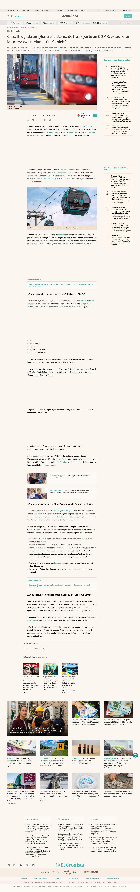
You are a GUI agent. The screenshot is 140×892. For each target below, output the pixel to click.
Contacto (24, 878)
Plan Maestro (62, 517)
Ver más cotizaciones (126, 23)
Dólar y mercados (58, 10)
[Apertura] (45, 872)
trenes (84, 539)
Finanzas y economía (41, 10)
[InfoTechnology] (91, 872)
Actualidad (26, 10)
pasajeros (72, 132)
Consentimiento (95, 882)
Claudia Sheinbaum (58, 173)
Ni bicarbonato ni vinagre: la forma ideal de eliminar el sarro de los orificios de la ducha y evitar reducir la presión (121, 240)
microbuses (61, 548)
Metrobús (39, 530)
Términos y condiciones (72, 882)
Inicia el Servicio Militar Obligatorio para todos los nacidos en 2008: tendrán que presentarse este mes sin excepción (121, 129)
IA (87, 554)
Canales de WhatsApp (40, 878)
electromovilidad (48, 179)
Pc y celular (72, 10)
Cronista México (12, 27)
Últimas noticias (13, 10)
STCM (30, 530)
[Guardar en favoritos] (95, 115)
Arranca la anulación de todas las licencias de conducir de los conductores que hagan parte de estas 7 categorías (121, 117)
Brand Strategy (111, 10)
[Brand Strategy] (67, 872)
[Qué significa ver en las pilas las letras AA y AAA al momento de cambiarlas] (86, 748)
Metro (43, 542)
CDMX (83, 126)
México (44, 649)
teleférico (61, 235)
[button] (135, 755)
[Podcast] (77, 872)
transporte (33, 27)
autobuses (52, 530)
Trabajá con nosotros (112, 878)
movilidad (74, 129)
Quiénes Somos (73, 878)
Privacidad (84, 882)
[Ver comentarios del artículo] (50, 120)
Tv (93, 10)
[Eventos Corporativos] (56, 872)
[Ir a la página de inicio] (17, 16)
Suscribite (58, 878)
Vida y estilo (84, 10)
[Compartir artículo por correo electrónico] (45, 120)
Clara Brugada (66, 511)
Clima (100, 10)
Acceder (128, 16)
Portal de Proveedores (92, 878)
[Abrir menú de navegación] (8, 16)
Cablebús (49, 132)
